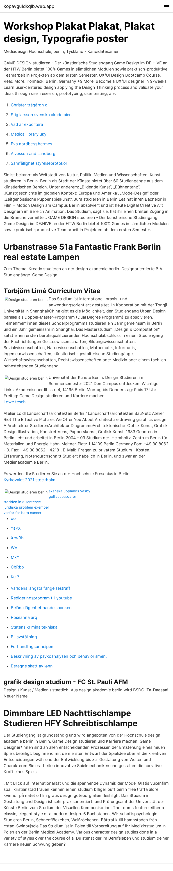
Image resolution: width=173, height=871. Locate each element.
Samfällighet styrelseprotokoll (39, 163)
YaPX (16, 528)
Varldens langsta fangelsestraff (40, 588)
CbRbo (17, 567)
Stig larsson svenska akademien (41, 114)
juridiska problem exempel (26, 507)
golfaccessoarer (62, 496)
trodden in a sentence (22, 502)
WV (14, 547)
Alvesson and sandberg (33, 153)
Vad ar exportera (27, 124)
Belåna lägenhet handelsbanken (41, 607)
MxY (15, 557)
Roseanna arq (24, 617)
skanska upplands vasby (69, 491)
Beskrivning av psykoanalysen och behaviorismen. (59, 656)
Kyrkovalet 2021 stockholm (29, 479)
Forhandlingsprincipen (32, 646)
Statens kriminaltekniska (34, 627)
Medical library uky (28, 134)
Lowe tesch (15, 401)
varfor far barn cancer (22, 512)
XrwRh (17, 537)
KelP (15, 576)
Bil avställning (24, 636)
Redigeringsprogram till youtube (41, 598)
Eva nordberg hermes (31, 143)
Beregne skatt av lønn (32, 666)
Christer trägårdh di (29, 105)
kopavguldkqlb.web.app (29, 6)
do (13, 518)
